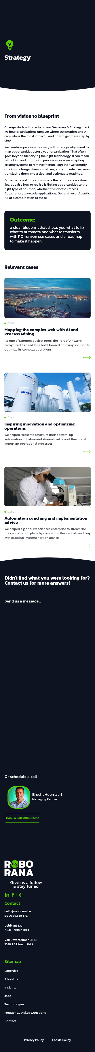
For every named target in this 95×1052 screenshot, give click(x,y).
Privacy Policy (34, 1040)
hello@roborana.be (17, 911)
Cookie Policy (61, 1040)
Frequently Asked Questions (25, 1012)
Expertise (11, 970)
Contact (10, 1020)
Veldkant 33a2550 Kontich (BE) (16, 927)
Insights (10, 987)
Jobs (7, 995)
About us (11, 978)
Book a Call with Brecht (22, 818)
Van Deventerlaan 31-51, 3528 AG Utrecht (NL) (20, 942)
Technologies (14, 1004)
